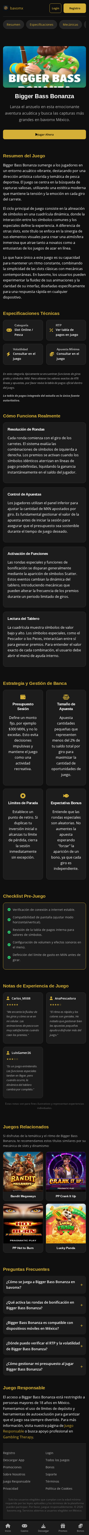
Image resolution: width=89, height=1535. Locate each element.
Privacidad (10, 1488)
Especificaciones (41, 24)
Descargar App (13, 1460)
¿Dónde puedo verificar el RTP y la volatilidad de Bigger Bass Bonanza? (43, 1346)
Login (55, 8)
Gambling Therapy (18, 1436)
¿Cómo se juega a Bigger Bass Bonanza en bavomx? (40, 1284)
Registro (74, 8)
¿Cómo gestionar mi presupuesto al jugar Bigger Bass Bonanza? (40, 1366)
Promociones (12, 1467)
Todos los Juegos (58, 1460)
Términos (52, 1481)
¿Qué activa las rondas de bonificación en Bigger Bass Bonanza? (40, 1305)
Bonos (50, 1467)
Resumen (13, 24)
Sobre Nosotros (14, 1474)
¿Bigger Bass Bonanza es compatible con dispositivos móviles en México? (39, 1325)
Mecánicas (70, 24)
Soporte (51, 1474)
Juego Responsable (16, 1481)
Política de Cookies (59, 1488)
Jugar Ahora (46, 134)
